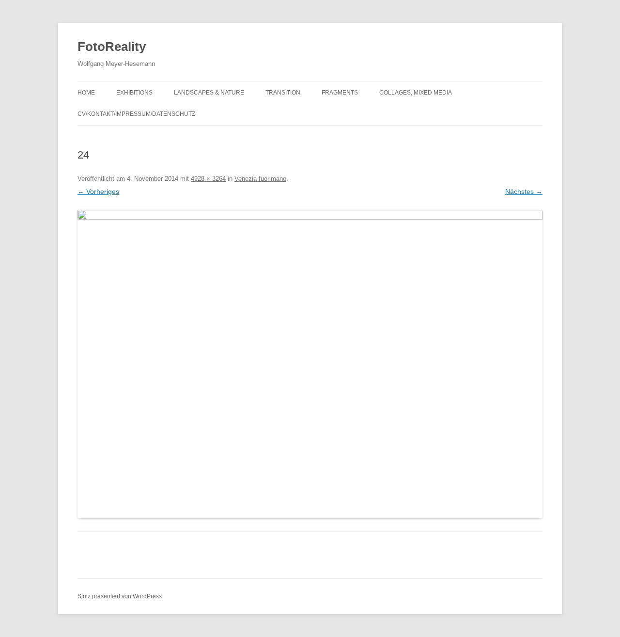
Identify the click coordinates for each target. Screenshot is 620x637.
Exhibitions (134, 92)
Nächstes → (523, 191)
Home (86, 92)
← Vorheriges (98, 191)
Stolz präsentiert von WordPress (120, 596)
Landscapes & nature (209, 92)
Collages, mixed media (415, 92)
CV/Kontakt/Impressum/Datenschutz (136, 114)
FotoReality (112, 46)
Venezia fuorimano (260, 178)
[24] (310, 364)
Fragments (340, 92)
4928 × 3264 (208, 178)
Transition (282, 92)
